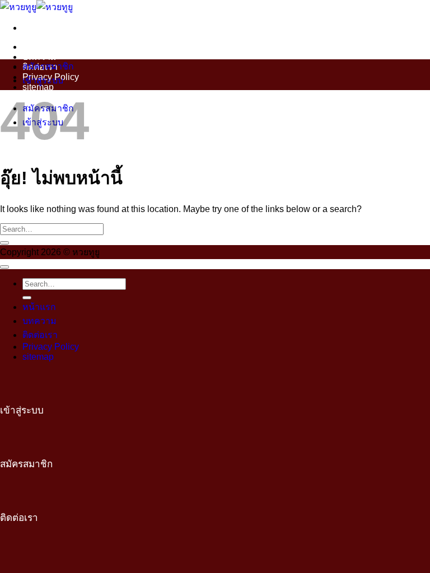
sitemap (38, 356)
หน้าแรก (39, 46)
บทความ (39, 57)
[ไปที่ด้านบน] (4, 267)
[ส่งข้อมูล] (4, 243)
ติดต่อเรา (40, 335)
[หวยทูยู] (36, 7)
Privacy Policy (50, 346)
